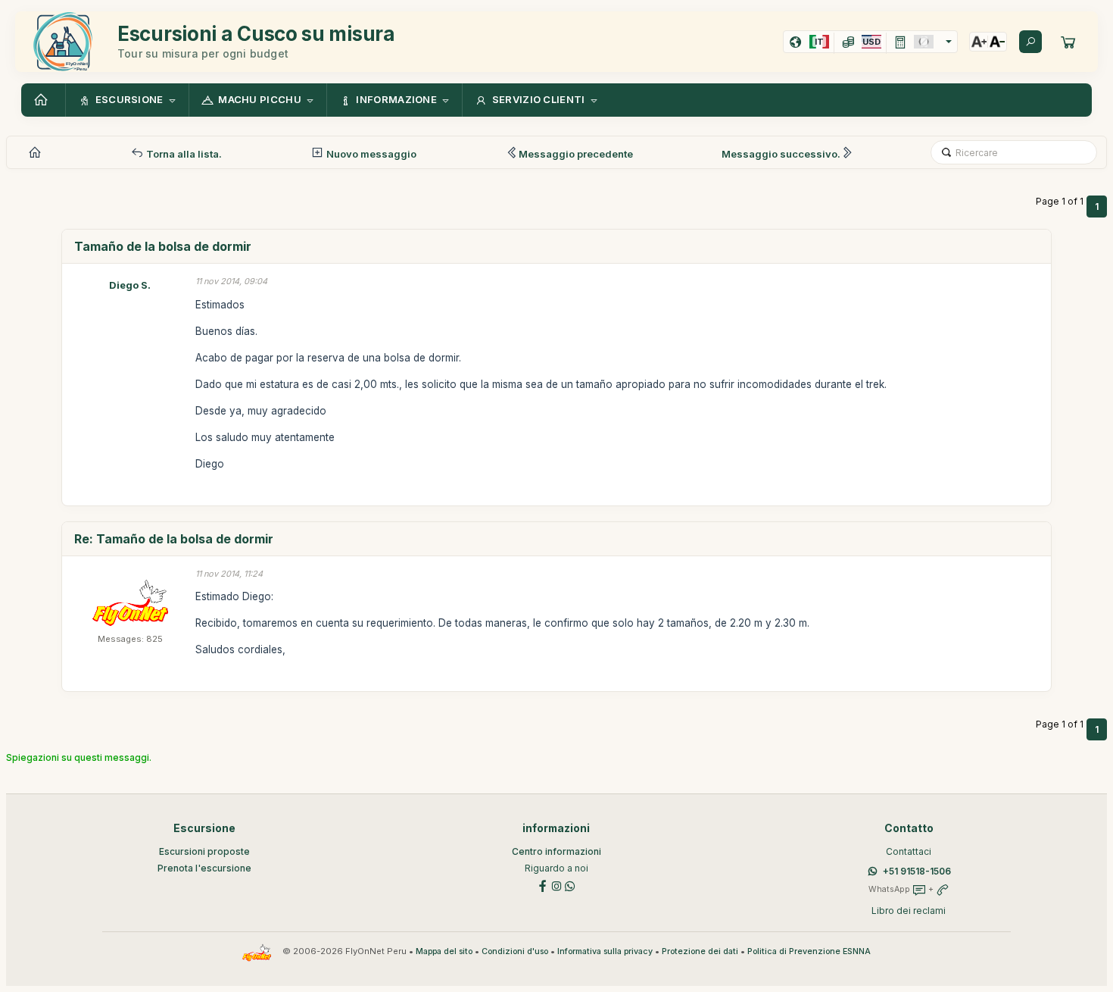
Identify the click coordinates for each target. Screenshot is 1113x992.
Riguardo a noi (556, 868)
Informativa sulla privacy (605, 951)
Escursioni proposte (204, 851)
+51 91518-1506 (917, 871)
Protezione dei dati (700, 951)
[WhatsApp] (570, 884)
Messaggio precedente (576, 154)
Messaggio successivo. (781, 154)
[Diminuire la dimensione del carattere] (997, 42)
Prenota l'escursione (204, 868)
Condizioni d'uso (515, 951)
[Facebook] (543, 884)
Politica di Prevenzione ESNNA (809, 951)
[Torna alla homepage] (43, 100)
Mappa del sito (444, 951)
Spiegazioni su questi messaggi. (78, 757)
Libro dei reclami (908, 910)
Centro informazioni (556, 851)
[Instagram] (556, 884)
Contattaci (908, 851)
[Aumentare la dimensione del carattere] (979, 42)
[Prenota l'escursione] (1068, 42)
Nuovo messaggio (370, 154)
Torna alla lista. (183, 154)
